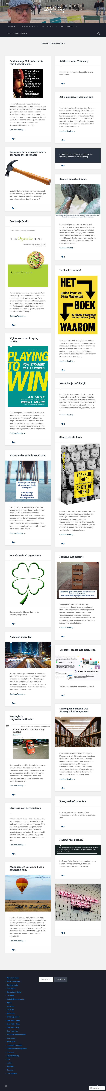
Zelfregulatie (12, 1073)
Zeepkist (10, 1070)
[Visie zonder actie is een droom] (28, 481)
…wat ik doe (46, 26)
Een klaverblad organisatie (25, 555)
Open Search (99, 33)
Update (9, 1063)
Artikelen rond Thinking (73, 61)
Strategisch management (17, 1049)
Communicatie (12, 985)
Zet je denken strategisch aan (76, 96)
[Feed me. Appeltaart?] (78, 580)
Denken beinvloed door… (73, 178)
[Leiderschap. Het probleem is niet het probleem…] (28, 83)
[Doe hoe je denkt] (28, 256)
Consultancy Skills (14, 992)
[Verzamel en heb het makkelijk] (78, 668)
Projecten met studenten (16, 1034)
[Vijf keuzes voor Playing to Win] (28, 376)
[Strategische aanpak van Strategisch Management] (78, 732)
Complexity (11, 988)
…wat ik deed (27, 26)
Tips (8, 1059)
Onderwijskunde (13, 1017)
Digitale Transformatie (15, 999)
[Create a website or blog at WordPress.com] (6, 1086)
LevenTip (10, 1010)
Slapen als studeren (70, 437)
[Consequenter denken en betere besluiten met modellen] (28, 172)
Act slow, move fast (21, 636)
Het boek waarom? (70, 270)
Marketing (10, 1013)
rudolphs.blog (53, 9)
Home (10, 26)
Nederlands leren (16, 33)
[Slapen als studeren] (78, 474)
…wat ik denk (65, 26)
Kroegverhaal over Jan (72, 801)
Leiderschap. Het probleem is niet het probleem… (26, 62)
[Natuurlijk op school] (78, 850)
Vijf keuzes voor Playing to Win (24, 340)
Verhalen (10, 1066)
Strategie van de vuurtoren (25, 807)
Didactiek (10, 995)
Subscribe (61, 979)
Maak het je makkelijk (72, 383)
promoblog (11, 1038)
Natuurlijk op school (71, 839)
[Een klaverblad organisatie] (28, 583)
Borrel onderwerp (13, 981)
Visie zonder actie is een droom (28, 455)
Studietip (10, 1052)
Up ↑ (99, 1086)
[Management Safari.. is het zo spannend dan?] (28, 893)
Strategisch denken (14, 1045)
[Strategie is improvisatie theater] (28, 741)
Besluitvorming (12, 978)
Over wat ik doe (13, 1027)
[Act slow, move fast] (28, 655)
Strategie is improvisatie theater (21, 718)
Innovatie (10, 1006)
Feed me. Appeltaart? (71, 556)
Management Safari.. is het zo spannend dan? (27, 868)
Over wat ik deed (13, 1020)
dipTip (9, 1003)
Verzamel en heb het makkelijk (77, 649)
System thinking (13, 1056)
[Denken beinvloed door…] (78, 201)
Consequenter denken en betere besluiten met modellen (28, 153)
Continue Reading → (18, 130)
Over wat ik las (12, 1031)
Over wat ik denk (13, 1024)
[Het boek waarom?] (78, 305)
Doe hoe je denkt (19, 221)
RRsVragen (11, 1042)
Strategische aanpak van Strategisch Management (74, 710)
